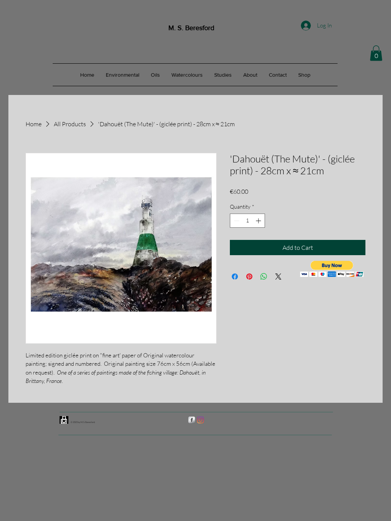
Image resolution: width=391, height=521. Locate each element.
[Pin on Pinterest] (249, 276)
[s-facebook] (191, 419)
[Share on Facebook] (234, 276)
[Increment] (259, 220)
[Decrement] (236, 220)
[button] (376, 53)
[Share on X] (278, 276)
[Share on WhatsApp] (263, 276)
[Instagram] (200, 419)
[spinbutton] (247, 220)
